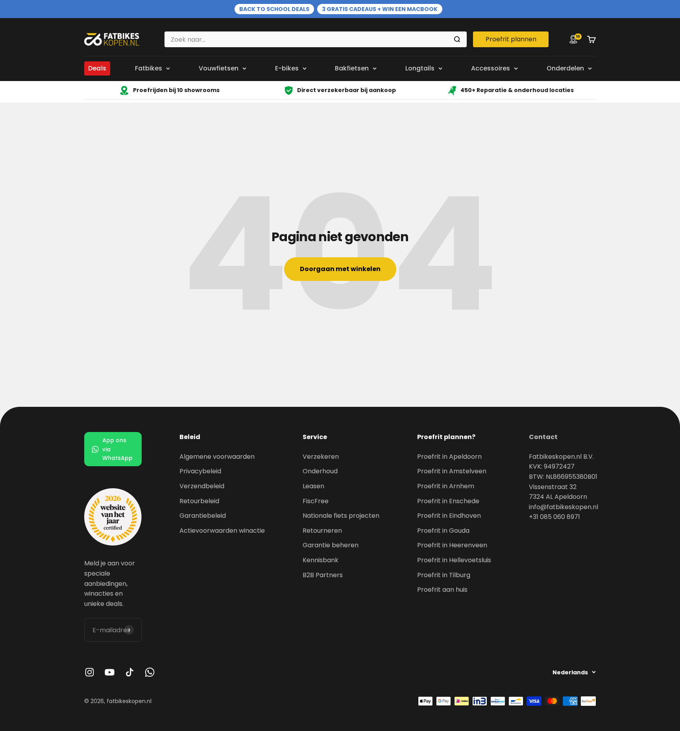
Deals (97, 68)
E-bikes (287, 68)
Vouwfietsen (218, 68)
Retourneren (322, 530)
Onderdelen (565, 68)
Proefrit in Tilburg (443, 575)
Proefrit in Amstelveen (451, 471)
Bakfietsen (352, 68)
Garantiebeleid (202, 515)
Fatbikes (148, 68)
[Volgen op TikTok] (129, 672)
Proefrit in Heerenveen (452, 545)
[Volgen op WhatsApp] (149, 672)
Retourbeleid (199, 501)
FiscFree (316, 501)
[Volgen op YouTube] (109, 672)
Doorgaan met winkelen (340, 268)
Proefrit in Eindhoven (449, 515)
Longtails (419, 68)
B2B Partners (323, 575)
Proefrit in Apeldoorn (449, 456)
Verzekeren (321, 456)
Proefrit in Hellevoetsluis (454, 560)
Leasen (313, 486)
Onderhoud (320, 471)
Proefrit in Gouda (443, 530)
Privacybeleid (200, 471)
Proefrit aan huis (442, 589)
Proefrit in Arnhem (445, 486)
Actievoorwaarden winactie (222, 530)
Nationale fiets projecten (341, 515)
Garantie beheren (330, 545)
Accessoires (490, 68)
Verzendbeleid (201, 486)
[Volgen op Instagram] (89, 672)
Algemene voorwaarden (217, 456)
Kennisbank (320, 560)
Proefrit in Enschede (448, 501)
